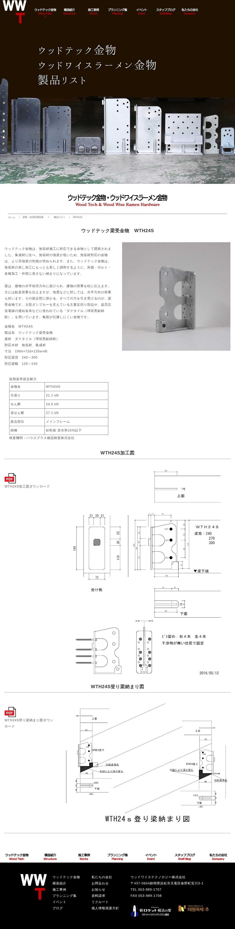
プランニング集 (65, 896)
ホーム (11, 217)
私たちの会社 (102, 877)
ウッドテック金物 (66, 877)
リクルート (100, 902)
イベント (59, 902)
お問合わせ (100, 883)
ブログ (58, 908)
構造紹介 (59, 883)
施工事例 (59, 889)
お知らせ (98, 889)
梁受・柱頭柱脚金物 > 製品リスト (44, 217)
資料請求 (98, 896)
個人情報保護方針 (105, 908)
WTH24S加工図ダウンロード (27, 486)
